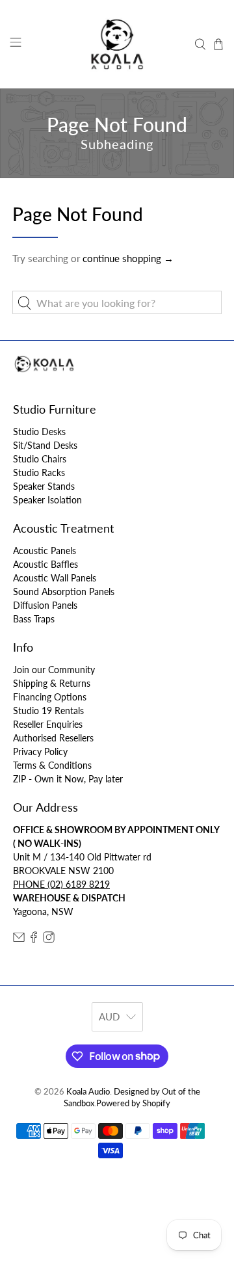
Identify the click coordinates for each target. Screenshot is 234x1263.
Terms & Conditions (52, 765)
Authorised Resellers (53, 737)
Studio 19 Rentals (48, 710)
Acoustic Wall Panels (54, 577)
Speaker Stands (44, 486)
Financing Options (49, 696)
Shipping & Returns (51, 683)
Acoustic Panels (44, 550)
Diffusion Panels (45, 605)
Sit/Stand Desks (45, 445)
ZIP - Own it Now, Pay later (68, 778)
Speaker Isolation (47, 499)
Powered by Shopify (133, 1103)
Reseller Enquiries (48, 724)
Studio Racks (39, 472)
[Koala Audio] (117, 44)
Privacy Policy (40, 751)
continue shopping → (128, 258)
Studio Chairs (39, 458)
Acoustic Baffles (45, 564)
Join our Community (54, 669)
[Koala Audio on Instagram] (49, 939)
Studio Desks (39, 431)
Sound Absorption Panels (63, 591)
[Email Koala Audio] (19, 939)
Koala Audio (88, 1092)
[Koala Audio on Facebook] (34, 939)
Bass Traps (34, 618)
